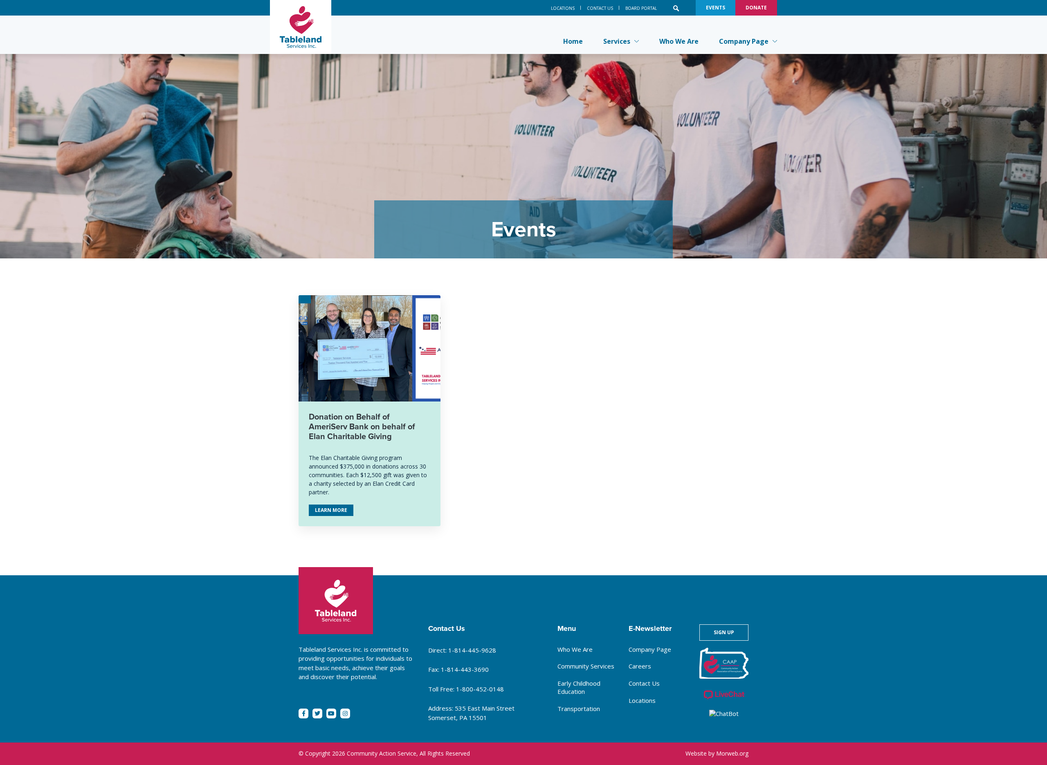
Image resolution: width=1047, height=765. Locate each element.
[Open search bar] (676, 8)
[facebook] (303, 713)
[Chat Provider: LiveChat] (723, 695)
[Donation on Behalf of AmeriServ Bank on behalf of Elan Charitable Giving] (369, 348)
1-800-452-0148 (480, 689)
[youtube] (331, 713)
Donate (756, 7)
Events (715, 7)
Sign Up (724, 632)
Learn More (334, 511)
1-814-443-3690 (465, 669)
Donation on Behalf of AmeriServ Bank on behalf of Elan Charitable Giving (362, 426)
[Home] (300, 27)
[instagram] (345, 713)
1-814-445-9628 (472, 650)
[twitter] (317, 713)
